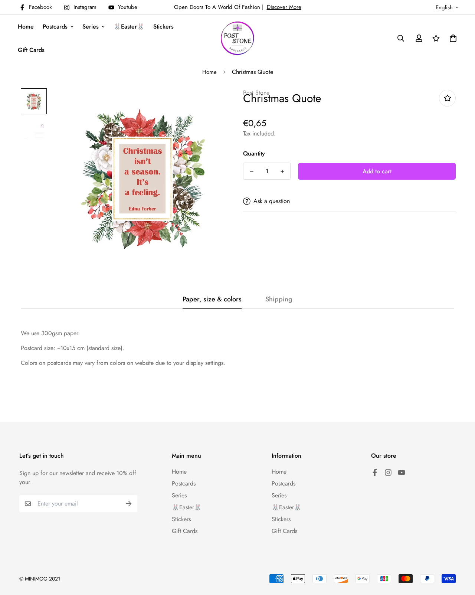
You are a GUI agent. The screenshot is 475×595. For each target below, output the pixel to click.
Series (90, 26)
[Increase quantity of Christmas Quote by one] (282, 171)
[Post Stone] (237, 38)
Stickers (163, 26)
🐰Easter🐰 (129, 26)
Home (26, 26)
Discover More (284, 7)
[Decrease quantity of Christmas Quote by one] (251, 171)
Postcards (55, 26)
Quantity (254, 153)
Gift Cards (31, 50)
